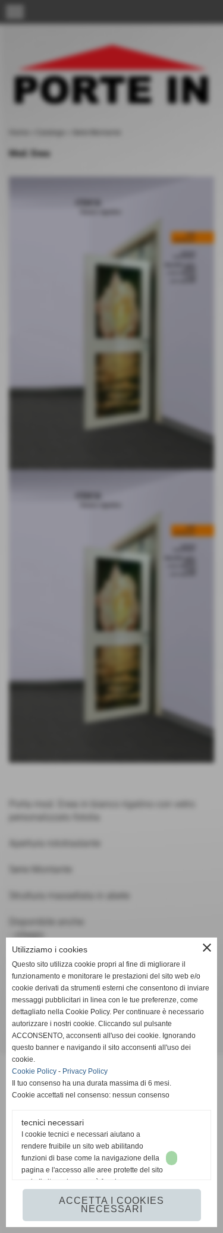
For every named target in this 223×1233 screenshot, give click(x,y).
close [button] (207, 948)
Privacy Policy (85, 1071)
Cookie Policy (34, 1071)
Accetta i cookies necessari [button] (111, 1205)
